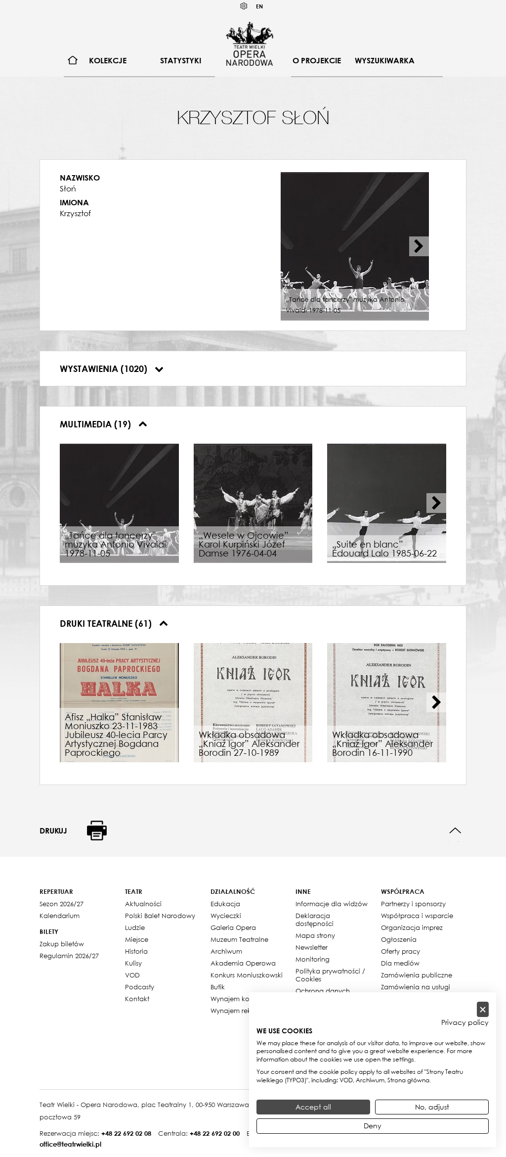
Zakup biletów (62, 944)
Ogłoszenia (399, 939)
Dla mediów (400, 963)
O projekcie (317, 60)
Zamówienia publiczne (416, 975)
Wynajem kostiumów (243, 999)
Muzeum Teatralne (239, 939)
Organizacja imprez (412, 927)
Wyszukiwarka (385, 60)
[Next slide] (419, 246)
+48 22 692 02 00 (215, 1133)
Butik (218, 987)
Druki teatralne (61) (107, 623)
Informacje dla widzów (331, 904)
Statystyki (180, 60)
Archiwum (226, 951)
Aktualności (143, 904)
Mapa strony (315, 935)
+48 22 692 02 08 (126, 1133)
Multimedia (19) (96, 423)
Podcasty (139, 987)
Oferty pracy (400, 951)
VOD (132, 975)
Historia (136, 951)
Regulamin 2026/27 (69, 956)
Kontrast (244, 6)
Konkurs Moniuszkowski (247, 975)
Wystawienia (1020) (105, 368)
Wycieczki (226, 916)
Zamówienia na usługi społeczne (415, 991)
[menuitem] (73, 60)
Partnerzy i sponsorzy (413, 904)
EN (259, 6)
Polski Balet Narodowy (160, 916)
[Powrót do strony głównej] (249, 43)
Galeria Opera (233, 927)
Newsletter (311, 947)
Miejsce (136, 939)
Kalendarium (60, 916)
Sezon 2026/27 (62, 904)
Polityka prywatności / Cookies (330, 975)
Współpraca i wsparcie (417, 916)
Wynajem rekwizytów (243, 1011)
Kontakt (137, 999)
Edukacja (225, 904)
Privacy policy (465, 1022)
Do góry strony (455, 831)
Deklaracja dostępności (314, 919)
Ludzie (135, 927)
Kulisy (133, 963)
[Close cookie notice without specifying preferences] (483, 1009)
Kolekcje (107, 60)
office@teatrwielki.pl (70, 1144)
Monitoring (312, 959)
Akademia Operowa (243, 963)
